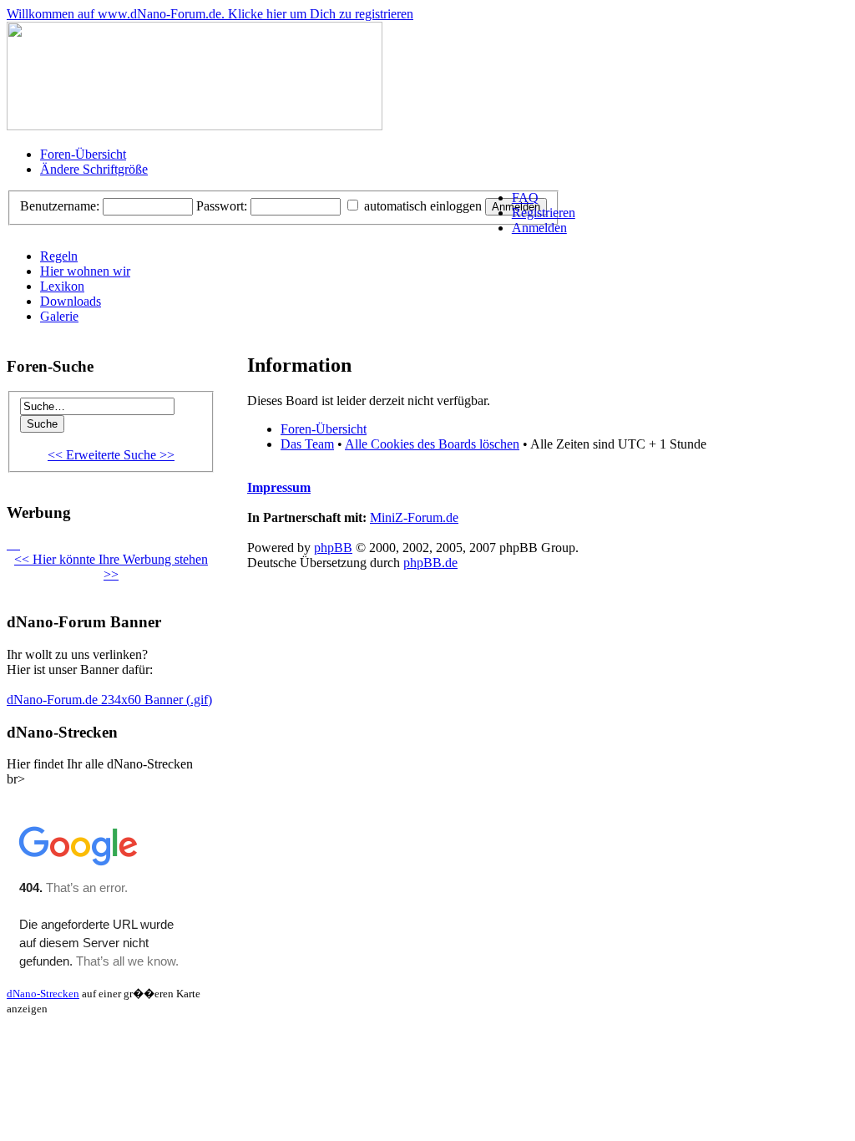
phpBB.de (430, 562)
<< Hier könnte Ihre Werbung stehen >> (111, 566)
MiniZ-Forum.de (414, 517)
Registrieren (543, 212)
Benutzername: (59, 206)
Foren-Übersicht (83, 154)
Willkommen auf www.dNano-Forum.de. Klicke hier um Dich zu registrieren (210, 14)
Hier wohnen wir (85, 271)
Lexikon (62, 286)
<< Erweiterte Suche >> (111, 455)
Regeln (59, 256)
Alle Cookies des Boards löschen (432, 444)
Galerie (59, 316)
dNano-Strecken (43, 993)
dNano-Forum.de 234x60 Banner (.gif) (109, 699)
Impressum (279, 487)
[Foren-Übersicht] (194, 126)
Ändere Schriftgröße (94, 169)
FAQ (525, 197)
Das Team (307, 444)
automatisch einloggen (421, 206)
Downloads (70, 301)
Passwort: (221, 206)
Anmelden (539, 228)
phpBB (333, 547)
